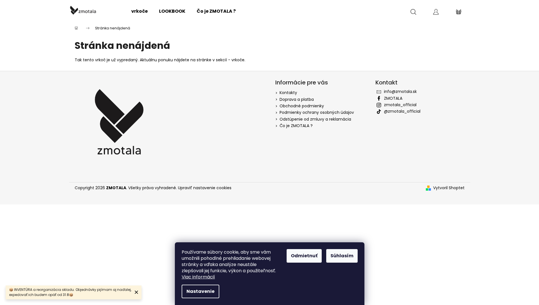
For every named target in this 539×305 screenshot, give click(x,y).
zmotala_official (400, 105)
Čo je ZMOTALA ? (296, 125)
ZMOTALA (393, 98)
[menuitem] (139, 11)
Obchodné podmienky (302, 106)
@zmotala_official (402, 111)
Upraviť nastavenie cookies (204, 188)
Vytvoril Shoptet (449, 188)
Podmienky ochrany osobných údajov (317, 112)
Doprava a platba (297, 99)
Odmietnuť (304, 255)
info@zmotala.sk (400, 91)
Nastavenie (200, 291)
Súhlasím (341, 255)
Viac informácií (198, 277)
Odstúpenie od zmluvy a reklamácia (315, 119)
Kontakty (288, 92)
